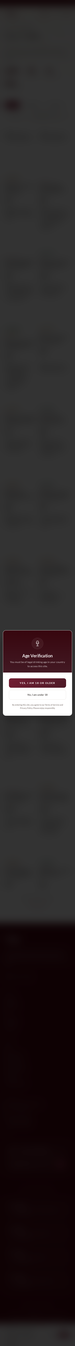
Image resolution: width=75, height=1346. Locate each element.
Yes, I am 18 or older (37, 682)
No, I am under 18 (37, 694)
